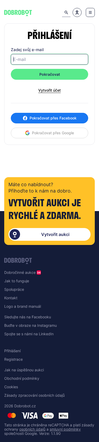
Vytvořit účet (49, 90)
